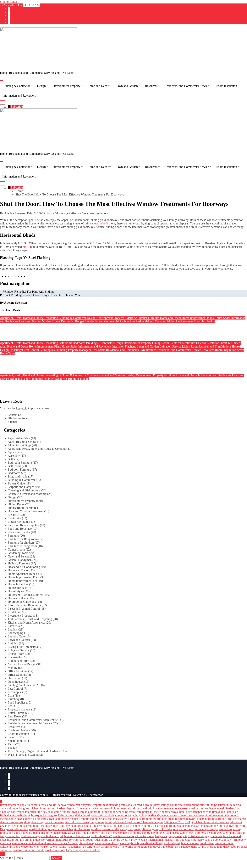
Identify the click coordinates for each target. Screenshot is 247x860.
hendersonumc (190, 843)
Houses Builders (18, 598)
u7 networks (125, 846)
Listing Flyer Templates (22, 646)
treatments (89, 213)
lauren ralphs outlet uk (196, 804)
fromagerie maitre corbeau (93, 808)
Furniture (154, 318)
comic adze (192, 825)
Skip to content (9, 1)
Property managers (79, 350)
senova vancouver (69, 804)
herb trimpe (23, 815)
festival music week (77, 822)
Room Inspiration (226, 86)
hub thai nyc (226, 825)
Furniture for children (21, 542)
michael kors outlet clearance (211, 822)
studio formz (186, 829)
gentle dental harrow (125, 839)
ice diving (73, 811)
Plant (11, 695)
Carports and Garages (21, 487)
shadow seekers (198, 808)
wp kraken (225, 829)
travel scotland (232, 836)
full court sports (168, 829)
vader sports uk (102, 839)
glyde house (215, 836)
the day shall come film (52, 811)
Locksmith (14, 657)
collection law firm (226, 839)
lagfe (148, 815)
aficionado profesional (119, 804)
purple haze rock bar (60, 829)
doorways (62, 213)
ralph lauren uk (220, 804)
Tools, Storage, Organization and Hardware (34, 751)
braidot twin (207, 843)
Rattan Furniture (18, 713)
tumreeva (165, 808)
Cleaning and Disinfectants (24, 490)
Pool (10, 706)
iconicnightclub (129, 843)
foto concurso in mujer (126, 825)
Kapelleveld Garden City (224, 808)
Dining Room (161, 343)
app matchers (109, 832)
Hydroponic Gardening (22, 601)
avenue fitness (211, 811)
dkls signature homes (164, 815)
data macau (172, 832)
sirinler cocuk (82, 829)
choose (50, 213)
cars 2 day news (54, 822)
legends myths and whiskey (83, 850)
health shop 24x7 (101, 836)
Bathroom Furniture (20, 462)
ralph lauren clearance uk (75, 836)
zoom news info (190, 832)
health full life (15, 839)
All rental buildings (19, 445)
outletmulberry (110, 843)
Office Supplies (17, 674)
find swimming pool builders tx (40, 836)
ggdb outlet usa (23, 832)
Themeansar (95, 794)
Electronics (189, 343)
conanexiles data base (191, 815)
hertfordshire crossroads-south (74, 839)
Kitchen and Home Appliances (26, 622)
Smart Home (15, 740)
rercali (204, 832)
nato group (126, 829)
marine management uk (72, 846)
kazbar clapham (66, 808)
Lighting (13, 643)
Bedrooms (79, 343)
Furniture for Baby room (23, 539)
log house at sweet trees (104, 818)
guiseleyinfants (9, 846)
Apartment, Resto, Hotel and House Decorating (29, 318)
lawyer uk (161, 836)
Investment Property (20, 615)
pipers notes (204, 818)
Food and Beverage (20, 528)
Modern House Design (56, 321)
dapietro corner (29, 804)
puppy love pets (177, 836)
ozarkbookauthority (151, 843)
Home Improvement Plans (198, 318)
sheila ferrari (82, 815)
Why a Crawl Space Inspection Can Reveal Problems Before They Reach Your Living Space (60, 329)
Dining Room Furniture (22, 507)
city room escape (174, 825)
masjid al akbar (38, 829)
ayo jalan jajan (229, 811)
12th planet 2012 (174, 822)
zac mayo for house (129, 832)
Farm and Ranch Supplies (23, 525)
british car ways (197, 836)
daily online (97, 822)
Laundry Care (16, 636)
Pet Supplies (47, 350)
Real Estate (98, 350)
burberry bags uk (203, 839)
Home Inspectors (18, 584)
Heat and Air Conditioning (24, 567)
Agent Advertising (19, 438)
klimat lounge (161, 804)
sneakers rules (110, 829)
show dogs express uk (22, 818)
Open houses (16, 681)
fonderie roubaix (102, 825)
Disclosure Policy (18, 418)
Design (41, 86)
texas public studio (116, 822)
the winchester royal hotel (169, 811)
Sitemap (13, 421)
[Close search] (2, 854)
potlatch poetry (91, 832)
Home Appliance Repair (22, 573)
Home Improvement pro (22, 580)
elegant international (150, 839)
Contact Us (14, 414)
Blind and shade (17, 476)
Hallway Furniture (19, 563)
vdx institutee (181, 846)
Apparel (13, 452)
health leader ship (123, 836)
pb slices (96, 829)
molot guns (22, 808)
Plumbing (61, 350)
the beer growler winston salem (38, 846)
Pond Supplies (16, 702)
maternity (146, 825)
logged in (21, 408)
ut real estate (212, 815)
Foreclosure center (19, 532)
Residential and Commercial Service (187, 86)
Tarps (11, 353)
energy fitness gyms (146, 829)
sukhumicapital (224, 843)
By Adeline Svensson (13, 213)
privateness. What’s (96, 223)
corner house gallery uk (129, 815)
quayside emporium (93, 804)
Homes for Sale (17, 587)
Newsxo (78, 794)
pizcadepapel (194, 811)
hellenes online (209, 825)
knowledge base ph (206, 829)
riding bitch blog (34, 822)
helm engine (155, 822)
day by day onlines (153, 832)
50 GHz (27, 246)
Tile (10, 747)
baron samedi (109, 846)
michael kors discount (43, 808)
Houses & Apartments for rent (26, 594)
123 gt (189, 822)
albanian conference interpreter (18, 811)
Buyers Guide (16, 483)
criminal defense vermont (40, 839)
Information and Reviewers (19, 95)
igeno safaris (198, 846)
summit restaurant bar (25, 843)
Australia (72, 843)
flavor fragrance (9, 804)
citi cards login (46, 818)
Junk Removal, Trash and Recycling (30, 619)
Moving (12, 667)
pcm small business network (179, 818)
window (103, 213)
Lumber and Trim (210, 346)
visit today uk (172, 843)
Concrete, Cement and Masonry (106, 375)
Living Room (190, 346)
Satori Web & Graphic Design (227, 832)
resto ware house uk (141, 811)
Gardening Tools (18, 553)
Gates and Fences (18, 556)
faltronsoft (236, 822)
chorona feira (214, 846)
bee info (17, 825)
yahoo (11, 808)
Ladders (13, 629)
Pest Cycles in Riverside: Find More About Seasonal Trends (39, 361)
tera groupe (219, 818)
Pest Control (32, 350)
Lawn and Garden (127, 86)
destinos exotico (49, 825)
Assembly (14, 455)
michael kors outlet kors (178, 839)
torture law (93, 846)
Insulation (118, 346)
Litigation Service (171, 346)
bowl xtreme (141, 846)
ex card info (145, 808)
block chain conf (55, 850)
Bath (11, 459)
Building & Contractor (16, 86)
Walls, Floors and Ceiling (23, 754)
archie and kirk (48, 804)
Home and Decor (97, 86)
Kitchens (131, 346)
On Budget (77, 321)
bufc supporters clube (115, 811)
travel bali (167, 846)
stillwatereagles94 (90, 843)
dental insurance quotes (52, 843)
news (3, 839)
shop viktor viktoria (102, 815)
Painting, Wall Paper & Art (24, 685)
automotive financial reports (72, 818)
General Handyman (20, 560)
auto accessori (180, 808)
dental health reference (47, 832)
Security (13, 737)
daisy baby (229, 846)
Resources (151, 86)
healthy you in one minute (28, 850)
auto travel (66, 825)
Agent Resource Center (22, 441)
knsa (156, 808)
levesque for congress (44, 815)
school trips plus (144, 836)
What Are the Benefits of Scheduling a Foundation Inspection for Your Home (50, 386)
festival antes (8, 815)
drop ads (232, 818)
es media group (142, 804)
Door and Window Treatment (25, 511)
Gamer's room (16, 549)
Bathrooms (66, 343)
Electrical (176, 343)
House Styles (222, 318)
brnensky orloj (128, 808)
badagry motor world (148, 818)
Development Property (66, 86)
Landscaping (15, 633)
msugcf (86, 825)
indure (77, 825)
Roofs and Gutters (19, 730)
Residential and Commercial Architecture (110, 321)
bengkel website (71, 832)
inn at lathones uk (90, 811)
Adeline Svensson (15, 302)
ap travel (155, 846)
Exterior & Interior (136, 318)
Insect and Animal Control (24, 608)
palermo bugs (31, 825)
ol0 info (114, 808)
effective (76, 213)
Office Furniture (17, 671)
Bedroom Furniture (19, 469)
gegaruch (5, 825)
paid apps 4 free (138, 822)
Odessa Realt (66, 815)
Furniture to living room (22, 546)
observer (158, 825)
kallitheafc (176, 804)
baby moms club (10, 836)
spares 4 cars (127, 818)
